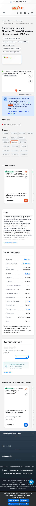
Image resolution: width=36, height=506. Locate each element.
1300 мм (23, 142)
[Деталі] (26, 425)
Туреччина (26, 263)
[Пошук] (17, 13)
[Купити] (26, 200)
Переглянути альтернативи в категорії (18, 112)
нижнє (28, 301)
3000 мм (24, 155)
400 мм (6, 134)
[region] (18, 81)
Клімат (4, 470)
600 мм (22, 134)
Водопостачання (17, 467)
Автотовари (27, 473)
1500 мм (15, 146)
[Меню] (4, 13)
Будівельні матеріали (12, 473)
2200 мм (24, 151)
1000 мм (22, 138)
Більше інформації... (18, 497)
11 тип (28, 309)
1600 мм (23, 146)
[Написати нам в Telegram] (31, 481)
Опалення (4, 467)
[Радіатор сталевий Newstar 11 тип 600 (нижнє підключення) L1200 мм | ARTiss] (18, 81)
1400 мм (6, 146)
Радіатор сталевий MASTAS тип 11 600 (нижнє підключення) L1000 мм (17, 195)
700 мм (30, 134)
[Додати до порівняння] (30, 81)
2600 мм (15, 155)
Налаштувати (14, 500)
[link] (21, 13)
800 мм (6, 138)
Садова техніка (26, 470)
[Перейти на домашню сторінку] (18, 7)
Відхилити (24, 500)
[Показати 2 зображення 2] (20, 90)
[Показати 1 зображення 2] (16, 90)
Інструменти (14, 470)
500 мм (14, 134)
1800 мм (6, 151)
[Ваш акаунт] (28, 13)
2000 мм (15, 151)
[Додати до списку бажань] (30, 75)
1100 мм (6, 142)
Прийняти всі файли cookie (18, 504)
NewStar (27, 259)
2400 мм (6, 155)
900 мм (14, 138)
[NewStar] (18, 59)
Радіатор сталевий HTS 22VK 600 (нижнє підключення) (16, 411)
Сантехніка (29, 467)
